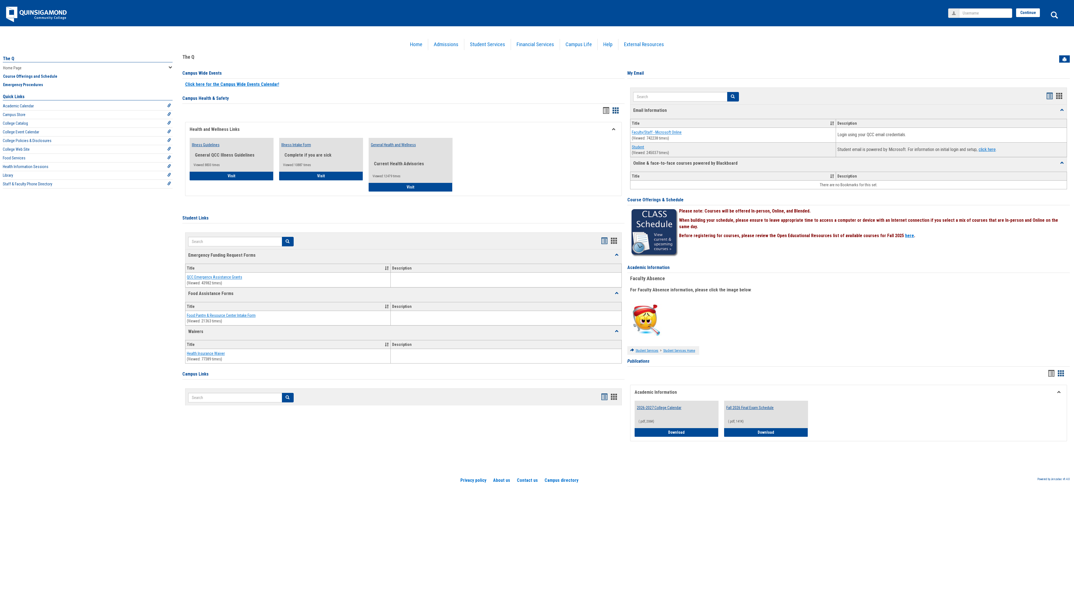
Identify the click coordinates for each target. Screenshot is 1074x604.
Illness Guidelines (206, 145)
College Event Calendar (21, 132)
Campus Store (14, 114)
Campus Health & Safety (205, 98)
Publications (638, 361)
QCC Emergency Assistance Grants (214, 277)
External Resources (644, 44)
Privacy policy (473, 480)
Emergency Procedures (23, 84)
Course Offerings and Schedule (30, 76)
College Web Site (16, 149)
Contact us (527, 480)
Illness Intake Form (296, 145)
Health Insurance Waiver (206, 353)
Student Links (195, 218)
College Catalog (15, 123)
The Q (8, 58)
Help (608, 44)
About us (501, 480)
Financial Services (535, 44)
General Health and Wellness (393, 145)
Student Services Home (679, 351)
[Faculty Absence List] (646, 320)
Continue (1028, 12)
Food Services (14, 158)
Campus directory (561, 480)
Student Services (487, 44)
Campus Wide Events (202, 73)
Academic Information (648, 267)
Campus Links (195, 374)
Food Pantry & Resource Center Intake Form (221, 315)
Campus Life (579, 44)
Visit (247, 175)
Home (416, 44)
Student (638, 147)
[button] (617, 255)
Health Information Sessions (25, 166)
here (909, 235)
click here (987, 149)
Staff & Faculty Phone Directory (27, 184)
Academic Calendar (18, 106)
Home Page (12, 68)
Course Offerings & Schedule (655, 199)
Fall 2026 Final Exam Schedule (750, 407)
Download (693, 432)
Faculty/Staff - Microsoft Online (657, 132)
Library (8, 175)
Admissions (446, 44)
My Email (635, 73)
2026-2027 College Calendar (659, 407)
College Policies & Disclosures (27, 140)
